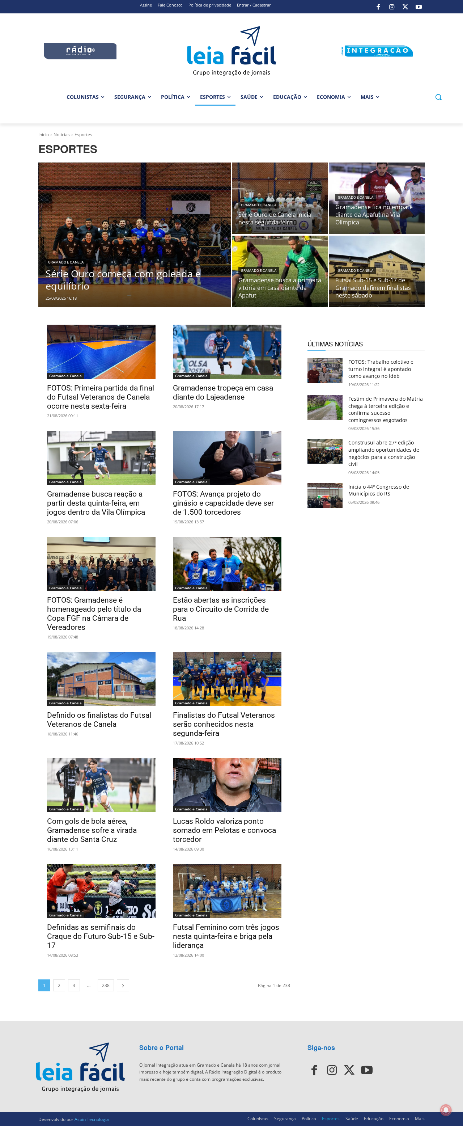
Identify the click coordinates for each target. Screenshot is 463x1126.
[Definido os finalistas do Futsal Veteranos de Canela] (101, 679)
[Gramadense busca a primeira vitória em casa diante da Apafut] (280, 271)
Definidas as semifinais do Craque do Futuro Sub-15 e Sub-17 (100, 936)
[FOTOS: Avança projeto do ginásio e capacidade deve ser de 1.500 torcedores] (227, 458)
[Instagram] (392, 7)
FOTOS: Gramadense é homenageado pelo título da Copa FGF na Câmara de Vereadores (94, 614)
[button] (438, 97)
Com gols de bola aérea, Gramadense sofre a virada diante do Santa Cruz (92, 830)
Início (43, 134)
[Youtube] (419, 7)
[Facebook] (378, 7)
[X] (405, 7)
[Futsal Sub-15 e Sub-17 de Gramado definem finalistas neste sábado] (377, 271)
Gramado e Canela (66, 262)
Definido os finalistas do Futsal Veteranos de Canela (99, 720)
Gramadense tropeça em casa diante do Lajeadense (223, 392)
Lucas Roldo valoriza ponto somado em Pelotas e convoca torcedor (224, 830)
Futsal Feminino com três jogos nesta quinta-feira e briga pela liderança (226, 936)
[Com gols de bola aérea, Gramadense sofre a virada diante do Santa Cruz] (101, 785)
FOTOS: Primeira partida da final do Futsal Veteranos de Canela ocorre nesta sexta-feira (100, 397)
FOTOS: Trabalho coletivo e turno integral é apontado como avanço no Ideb (380, 368)
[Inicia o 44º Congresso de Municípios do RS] (325, 495)
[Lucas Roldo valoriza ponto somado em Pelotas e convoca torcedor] (227, 785)
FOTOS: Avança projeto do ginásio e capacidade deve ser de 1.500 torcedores (223, 503)
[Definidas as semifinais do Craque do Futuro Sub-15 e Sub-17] (101, 891)
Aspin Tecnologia (92, 1119)
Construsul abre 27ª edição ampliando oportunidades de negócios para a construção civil (383, 453)
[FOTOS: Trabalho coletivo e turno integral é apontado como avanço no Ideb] (325, 370)
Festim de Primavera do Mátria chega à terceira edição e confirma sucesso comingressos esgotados (385, 409)
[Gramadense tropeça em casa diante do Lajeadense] (227, 352)
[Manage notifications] (446, 1110)
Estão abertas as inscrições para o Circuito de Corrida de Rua (221, 609)
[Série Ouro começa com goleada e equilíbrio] (134, 235)
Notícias (62, 134)
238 (106, 985)
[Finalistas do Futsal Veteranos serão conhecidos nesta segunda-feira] (227, 679)
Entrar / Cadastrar (254, 5)
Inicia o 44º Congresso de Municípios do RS (378, 490)
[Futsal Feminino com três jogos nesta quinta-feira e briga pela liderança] (227, 891)
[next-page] (123, 985)
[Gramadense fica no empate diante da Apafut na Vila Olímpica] (377, 198)
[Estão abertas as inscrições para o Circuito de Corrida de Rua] (227, 564)
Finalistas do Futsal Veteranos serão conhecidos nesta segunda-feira (224, 724)
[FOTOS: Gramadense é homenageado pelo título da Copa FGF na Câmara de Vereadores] (101, 564)
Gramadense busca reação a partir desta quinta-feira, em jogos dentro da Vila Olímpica (96, 503)
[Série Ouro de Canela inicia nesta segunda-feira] (280, 198)
